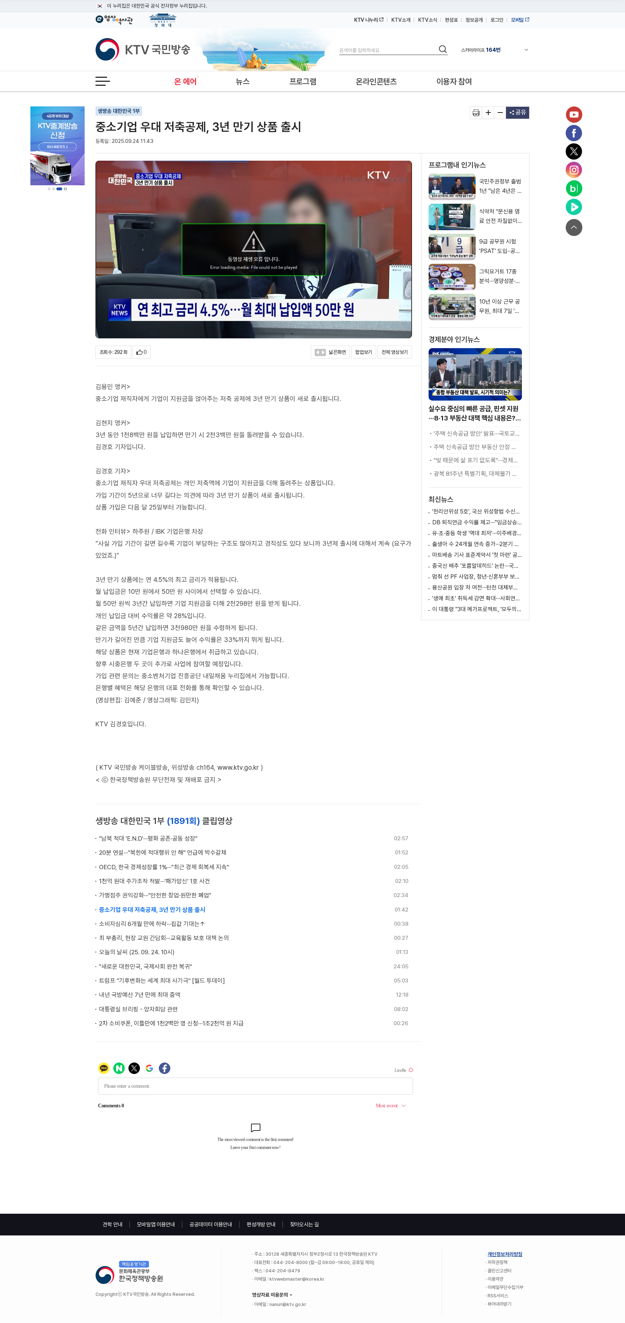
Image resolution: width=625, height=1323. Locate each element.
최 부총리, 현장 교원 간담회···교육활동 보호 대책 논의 (164, 938)
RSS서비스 (498, 1295)
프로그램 (302, 81)
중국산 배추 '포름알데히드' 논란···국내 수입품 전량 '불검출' (477, 565)
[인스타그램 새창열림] (574, 170)
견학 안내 (113, 1224)
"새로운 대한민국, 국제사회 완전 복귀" (145, 966)
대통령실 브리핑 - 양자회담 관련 (138, 1009)
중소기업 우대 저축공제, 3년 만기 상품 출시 (152, 909)
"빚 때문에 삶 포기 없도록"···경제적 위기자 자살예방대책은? (477, 460)
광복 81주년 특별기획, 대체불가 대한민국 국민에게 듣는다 (477, 473)
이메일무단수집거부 (505, 1287)
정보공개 (474, 20)
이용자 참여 (454, 81)
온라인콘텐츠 (376, 81)
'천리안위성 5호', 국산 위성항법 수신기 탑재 (477, 511)
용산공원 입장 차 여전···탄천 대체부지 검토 (477, 587)
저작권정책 (497, 1262)
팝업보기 (363, 352)
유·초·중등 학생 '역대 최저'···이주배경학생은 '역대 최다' (477, 533)
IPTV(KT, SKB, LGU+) (491, 50)
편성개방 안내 (261, 1224)
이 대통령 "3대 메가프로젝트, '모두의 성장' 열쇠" (477, 609)
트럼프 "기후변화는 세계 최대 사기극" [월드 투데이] (162, 980)
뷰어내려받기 (499, 1304)
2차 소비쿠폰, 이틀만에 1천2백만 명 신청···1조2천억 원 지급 (171, 1023)
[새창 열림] (476, 113)
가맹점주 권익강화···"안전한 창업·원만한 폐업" (155, 895)
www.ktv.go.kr (238, 767)
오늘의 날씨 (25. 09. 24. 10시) (137, 952)
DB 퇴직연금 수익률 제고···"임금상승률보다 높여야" (477, 522)
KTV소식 (427, 20)
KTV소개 (401, 20)
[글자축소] (500, 113)
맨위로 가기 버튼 (574, 227)
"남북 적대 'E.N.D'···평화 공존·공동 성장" (148, 838)
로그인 (496, 20)
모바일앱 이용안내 (156, 1224)
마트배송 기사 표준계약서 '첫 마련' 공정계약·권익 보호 (477, 554)
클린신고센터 (499, 1270)
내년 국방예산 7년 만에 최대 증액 (139, 994)
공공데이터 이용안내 (211, 1224)
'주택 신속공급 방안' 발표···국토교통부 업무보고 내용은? (477, 433)
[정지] (65, 188)
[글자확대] (488, 113)
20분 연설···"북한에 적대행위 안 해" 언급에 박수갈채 (162, 852)
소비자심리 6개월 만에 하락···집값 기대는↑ (152, 923)
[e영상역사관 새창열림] (114, 18)
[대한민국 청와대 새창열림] (163, 16)
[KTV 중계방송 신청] (57, 145)
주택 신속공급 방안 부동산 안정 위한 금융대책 (477, 447)
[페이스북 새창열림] (574, 133)
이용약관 (495, 1279)
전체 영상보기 (395, 352)
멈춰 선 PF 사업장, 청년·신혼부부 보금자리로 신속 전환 (477, 576)
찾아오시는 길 (304, 1224)
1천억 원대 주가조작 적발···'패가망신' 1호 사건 (154, 881)
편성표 (451, 20)
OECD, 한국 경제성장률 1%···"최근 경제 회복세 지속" (164, 867)
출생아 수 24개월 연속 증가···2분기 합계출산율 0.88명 (477, 544)
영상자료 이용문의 (270, 1295)
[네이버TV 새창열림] (574, 207)
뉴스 (242, 81)
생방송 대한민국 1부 (119, 111)
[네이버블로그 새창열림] (574, 188)
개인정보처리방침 (505, 1254)
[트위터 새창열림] (574, 151)
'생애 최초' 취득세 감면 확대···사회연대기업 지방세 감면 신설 (477, 598)
